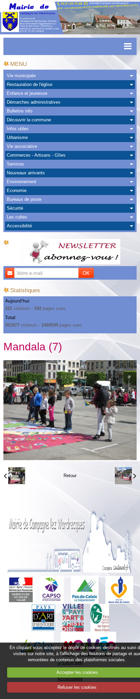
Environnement (21, 181)
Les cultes (17, 217)
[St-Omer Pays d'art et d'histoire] (43, 617)
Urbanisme (17, 137)
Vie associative (22, 146)
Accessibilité (19, 225)
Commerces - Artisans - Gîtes (36, 155)
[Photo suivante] (125, 475)
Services (15, 164)
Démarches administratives (33, 102)
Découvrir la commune (29, 119)
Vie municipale (21, 75)
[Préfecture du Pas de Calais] (21, 589)
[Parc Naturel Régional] (99, 617)
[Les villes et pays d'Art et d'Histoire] (73, 617)
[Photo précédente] (14, 475)
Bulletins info (19, 110)
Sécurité (15, 208)
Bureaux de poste (24, 199)
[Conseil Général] (85, 589)
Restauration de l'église (29, 84)
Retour (70, 475)
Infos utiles (18, 128)
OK (86, 272)
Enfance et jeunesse (27, 93)
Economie (17, 190)
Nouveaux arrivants (26, 172)
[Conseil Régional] (119, 589)
